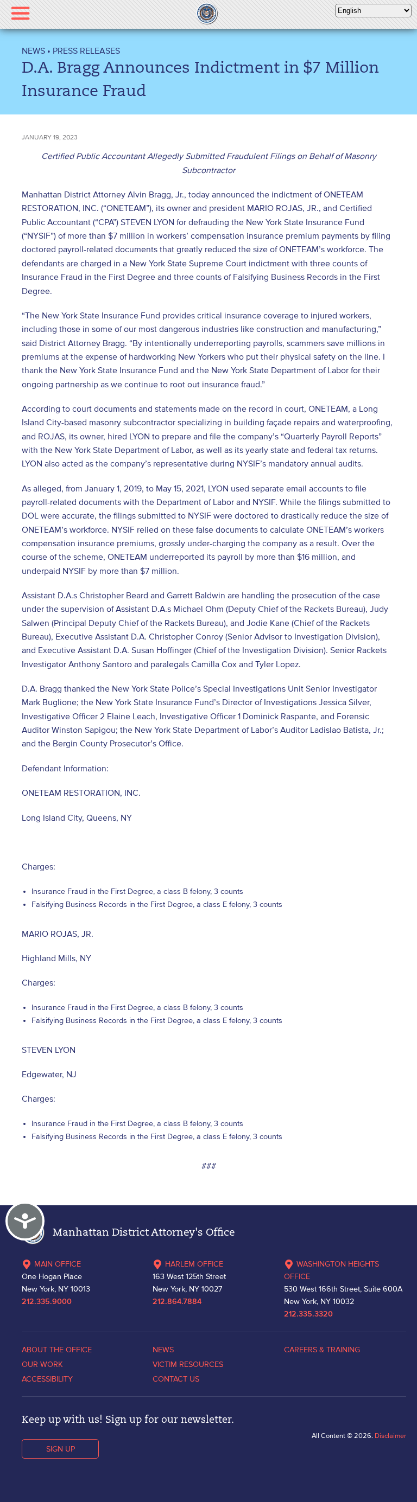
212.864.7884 (177, 1302)
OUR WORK (42, 1364)
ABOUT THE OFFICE (57, 1349)
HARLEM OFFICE (194, 1264)
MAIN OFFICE (57, 1264)
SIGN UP (60, 1449)
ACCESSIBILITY (47, 1379)
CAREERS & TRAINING (322, 1349)
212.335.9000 (47, 1302)
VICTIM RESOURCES (188, 1364)
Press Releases (86, 50)
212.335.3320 (308, 1314)
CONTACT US (176, 1379)
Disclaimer (390, 1435)
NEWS (33, 50)
